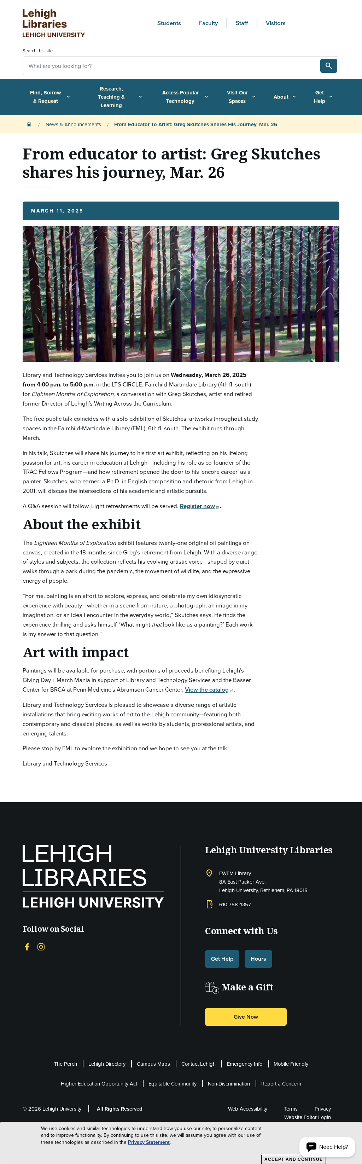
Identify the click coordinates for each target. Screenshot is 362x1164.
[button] (327, 1147)
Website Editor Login (307, 1117)
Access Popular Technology (185, 97)
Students (169, 23)
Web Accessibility (247, 1108)
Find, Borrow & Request (50, 97)
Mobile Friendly (291, 1063)
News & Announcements (73, 124)
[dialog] (181, 1143)
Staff (242, 23)
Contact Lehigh (198, 1063)
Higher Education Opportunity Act (99, 1083)
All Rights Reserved (119, 1108)
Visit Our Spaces (242, 97)
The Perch (65, 1063)
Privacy (323, 1108)
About (285, 96)
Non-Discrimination (229, 1083)
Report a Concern (281, 1083)
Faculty (208, 23)
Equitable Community (172, 1083)
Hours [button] (258, 959)
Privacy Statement (149, 1142)
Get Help (324, 97)
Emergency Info (244, 1063)
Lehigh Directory (106, 1063)
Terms (291, 1108)
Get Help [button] (222, 959)
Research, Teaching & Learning (120, 97)
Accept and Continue (293, 1159)
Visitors (276, 23)
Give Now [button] (246, 1017)
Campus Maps (153, 1063)
